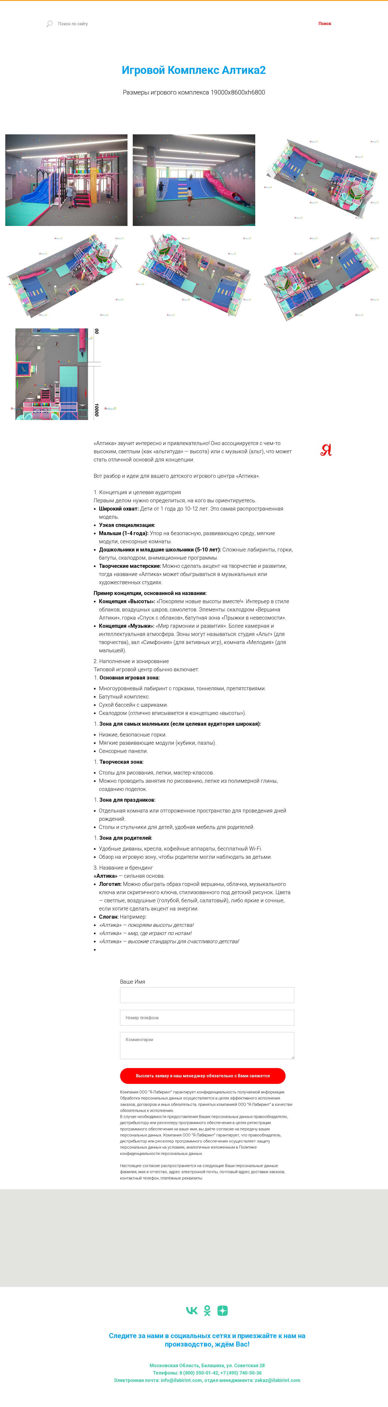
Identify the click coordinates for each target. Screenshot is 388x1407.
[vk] (192, 1311)
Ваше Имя (132, 982)
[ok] (207, 1311)
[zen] (222, 1311)
